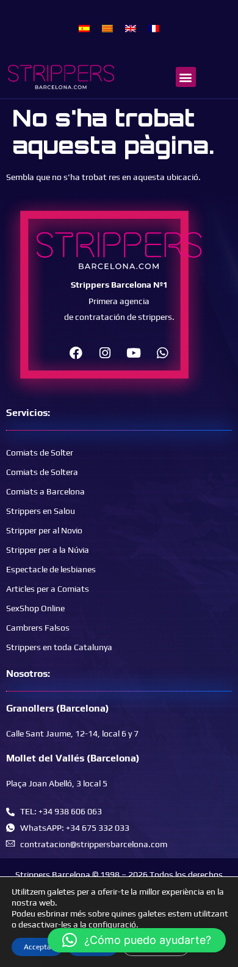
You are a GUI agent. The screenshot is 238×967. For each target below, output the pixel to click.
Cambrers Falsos (38, 628)
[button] (186, 77)
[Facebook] (76, 353)
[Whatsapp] (162, 353)
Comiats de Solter (39, 452)
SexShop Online (35, 608)
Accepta (37, 947)
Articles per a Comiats (47, 589)
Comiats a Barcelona (45, 491)
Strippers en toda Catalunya (59, 647)
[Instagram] (105, 353)
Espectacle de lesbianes (51, 569)
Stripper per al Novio (44, 530)
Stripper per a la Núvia (47, 550)
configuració (112, 924)
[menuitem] (84, 28)
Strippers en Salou (40, 511)
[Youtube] (133, 353)
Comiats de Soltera (42, 472)
